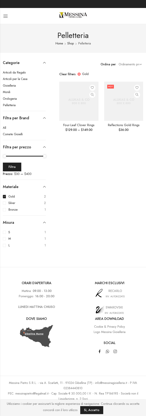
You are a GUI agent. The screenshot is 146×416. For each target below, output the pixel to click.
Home (59, 43)
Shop (70, 43)
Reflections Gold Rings (124, 125)
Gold (85, 74)
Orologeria (10, 98)
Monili (6, 92)
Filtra (12, 167)
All (4, 128)
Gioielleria (9, 85)
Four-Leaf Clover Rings (78, 125)
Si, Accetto (91, 410)
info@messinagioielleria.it (111, 383)
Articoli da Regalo (14, 72)
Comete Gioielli (13, 134)
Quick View (92, 95)
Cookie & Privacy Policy (109, 326)
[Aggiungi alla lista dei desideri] (92, 88)
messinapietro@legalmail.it (31, 393)
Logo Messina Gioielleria (109, 332)
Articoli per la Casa (15, 79)
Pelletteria (9, 105)
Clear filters (67, 74)
